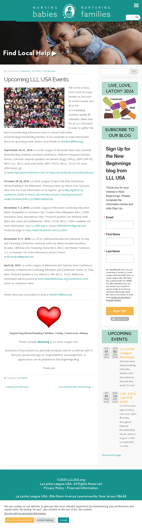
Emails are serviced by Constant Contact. (118, 298)
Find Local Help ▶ (30, 53)
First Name (113, 234)
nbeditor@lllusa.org (72, 141)
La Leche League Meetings (127, 353)
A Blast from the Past (17, 386)
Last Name (113, 251)
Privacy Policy (54, 488)
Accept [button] (63, 520)
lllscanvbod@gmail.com (20, 256)
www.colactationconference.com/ (26, 172)
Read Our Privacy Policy (19, 520)
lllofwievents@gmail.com (72, 225)
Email (109, 217)
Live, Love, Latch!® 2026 (128, 398)
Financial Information (82, 488)
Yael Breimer (49, 71)
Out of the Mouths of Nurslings (75, 386)
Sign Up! (119, 311)
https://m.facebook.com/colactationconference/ (76, 172)
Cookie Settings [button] (45, 520)
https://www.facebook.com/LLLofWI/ (46, 230)
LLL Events (22, 377)
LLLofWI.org (38, 225)
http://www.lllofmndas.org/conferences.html (63, 278)
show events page (111, 455)
